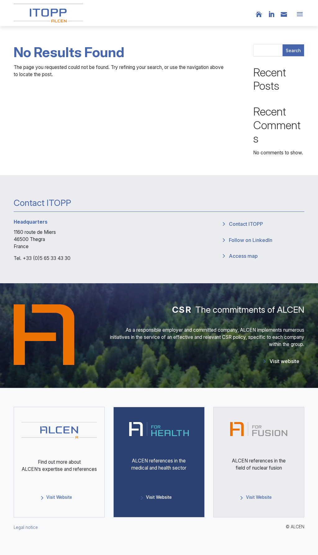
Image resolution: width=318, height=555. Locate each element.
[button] (298, 14)
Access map (243, 256)
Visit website (284, 361)
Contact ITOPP (246, 224)
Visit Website (59, 497)
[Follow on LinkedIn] (274, 14)
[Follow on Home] (262, 14)
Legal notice (26, 527)
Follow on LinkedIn (250, 240)
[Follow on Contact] (287, 14)
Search (293, 50)
